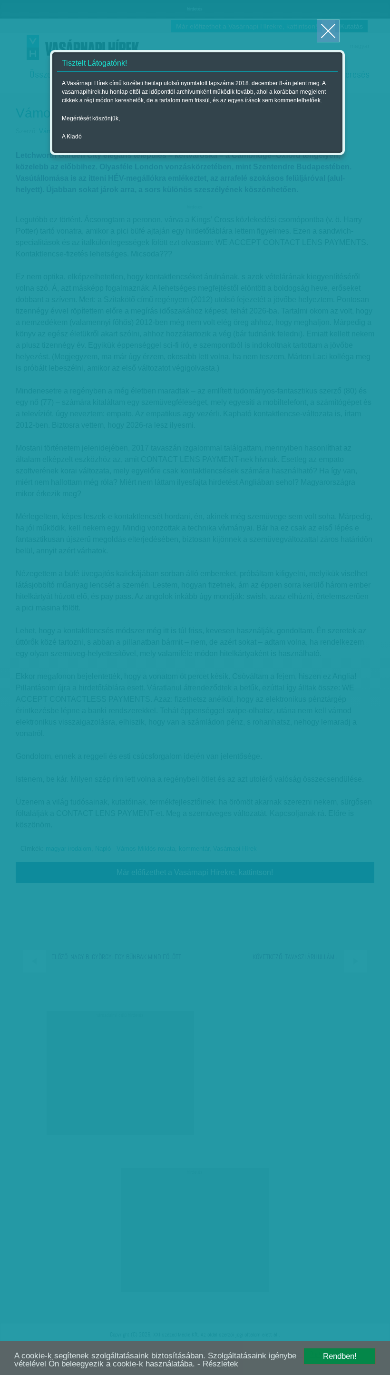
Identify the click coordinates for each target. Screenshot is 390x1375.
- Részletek (217, 1363)
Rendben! (340, 1356)
